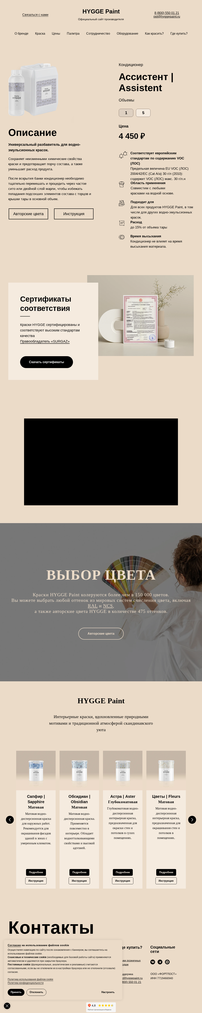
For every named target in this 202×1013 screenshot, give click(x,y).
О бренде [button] (21, 33)
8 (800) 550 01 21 (166, 13)
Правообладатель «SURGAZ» (45, 341)
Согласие (14, 945)
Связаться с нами (35, 14)
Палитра (73, 33)
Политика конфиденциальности (26, 983)
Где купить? (179, 33)
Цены (56, 33)
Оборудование (127, 33)
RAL (93, 605)
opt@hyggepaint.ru (166, 16)
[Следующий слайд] (192, 820)
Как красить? (154, 33)
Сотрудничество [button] (98, 33)
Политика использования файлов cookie (30, 979)
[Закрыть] (7, 1006)
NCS (108, 605)
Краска (40, 33)
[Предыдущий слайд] (10, 820)
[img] (152, 962)
